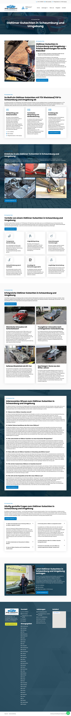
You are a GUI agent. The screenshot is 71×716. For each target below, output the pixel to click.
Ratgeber (58, 7)
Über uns (52, 7)
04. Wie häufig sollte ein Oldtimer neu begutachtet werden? (49, 523)
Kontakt (64, 7)
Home (38, 7)
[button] (19, 524)
